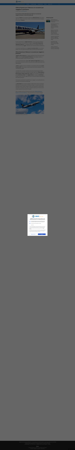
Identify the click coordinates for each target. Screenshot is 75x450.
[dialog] (38, 225)
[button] (37, 225)
